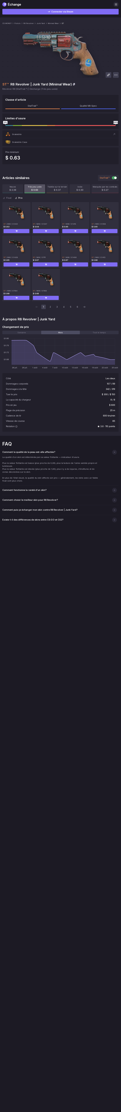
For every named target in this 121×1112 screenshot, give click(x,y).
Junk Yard (41, 23)
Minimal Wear (53, 23)
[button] (60, 134)
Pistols (17, 23)
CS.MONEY (7, 23)
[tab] (21, 332)
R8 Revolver (28, 23)
